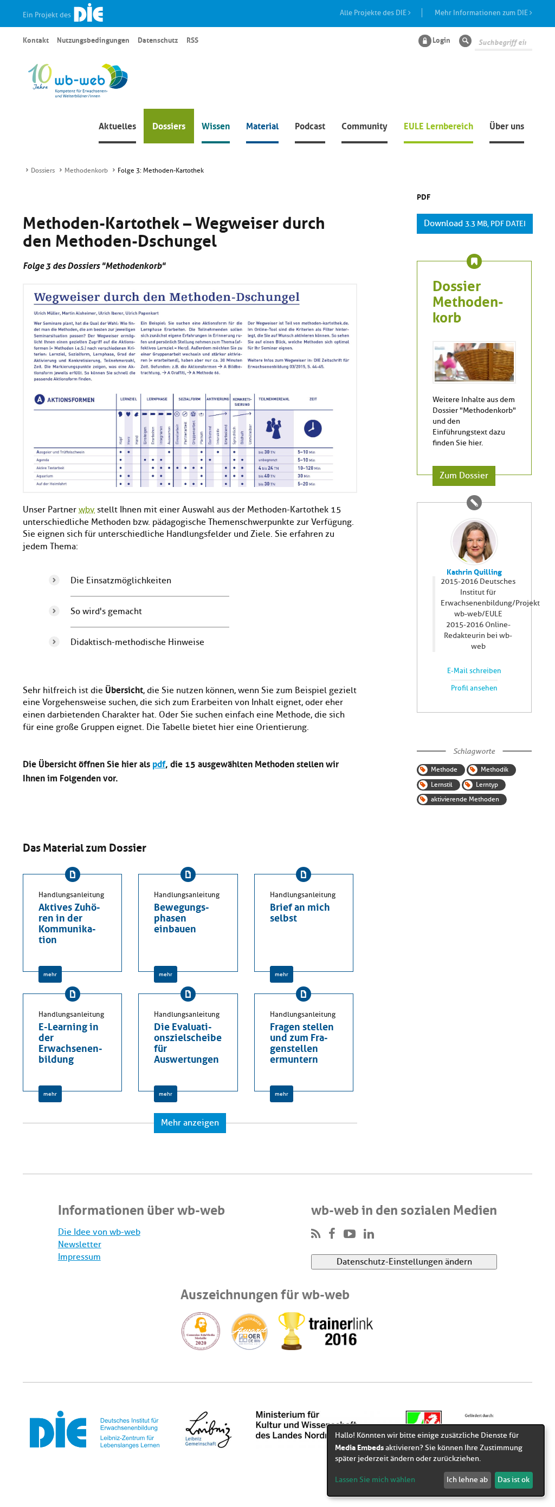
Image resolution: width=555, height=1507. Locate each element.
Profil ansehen (474, 688)
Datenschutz (158, 39)
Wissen (216, 125)
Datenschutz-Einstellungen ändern (404, 1261)
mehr (50, 974)
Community (364, 125)
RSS (192, 39)
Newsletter (79, 1244)
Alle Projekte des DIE (374, 12)
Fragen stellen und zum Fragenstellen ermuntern (302, 1041)
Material (262, 125)
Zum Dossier (464, 475)
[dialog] (435, 1460)
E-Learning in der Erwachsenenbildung (70, 1041)
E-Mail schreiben (474, 671)
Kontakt (36, 39)
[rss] (315, 1234)
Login (441, 39)
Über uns (506, 125)
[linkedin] (369, 1234)
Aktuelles (117, 125)
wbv (87, 509)
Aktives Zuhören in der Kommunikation (69, 922)
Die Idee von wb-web (99, 1232)
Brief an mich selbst (300, 911)
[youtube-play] (350, 1234)
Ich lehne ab (467, 1479)
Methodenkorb (86, 170)
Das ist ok (514, 1479)
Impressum (79, 1257)
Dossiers (168, 125)
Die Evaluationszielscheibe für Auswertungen (188, 1041)
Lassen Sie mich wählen (375, 1479)
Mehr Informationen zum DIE (482, 12)
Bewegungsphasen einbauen (181, 916)
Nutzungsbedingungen (93, 39)
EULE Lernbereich (438, 125)
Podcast (310, 125)
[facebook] (331, 1234)
